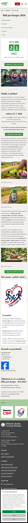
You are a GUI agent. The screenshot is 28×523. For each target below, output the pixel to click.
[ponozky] (14, 170)
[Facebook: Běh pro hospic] (5, 365)
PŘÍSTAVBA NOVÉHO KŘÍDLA (14, 134)
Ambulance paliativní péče (8, 470)
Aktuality (8, 10)
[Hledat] (22, 4)
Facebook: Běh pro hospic (8, 370)
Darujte (17, 4)
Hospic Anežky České (7, 464)
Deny (14, 515)
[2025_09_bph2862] (14, 79)
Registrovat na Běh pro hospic (15, 64)
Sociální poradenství (7, 473)
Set (14, 519)
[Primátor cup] (7, 412)
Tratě (3, 35)
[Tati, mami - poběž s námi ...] (14, 297)
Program (4, 24)
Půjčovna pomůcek (6, 476)
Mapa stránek (5, 454)
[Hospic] (5, 4)
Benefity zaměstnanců (7, 457)
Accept (14, 511)
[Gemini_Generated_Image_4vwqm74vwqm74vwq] (14, 256)
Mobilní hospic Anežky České (9, 467)
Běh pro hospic (6, 20)
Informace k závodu (7, 27)
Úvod (2, 10)
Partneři (4, 31)
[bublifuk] (14, 195)
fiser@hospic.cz (6, 357)
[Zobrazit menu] (26, 4)
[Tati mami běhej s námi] (21, 412)
